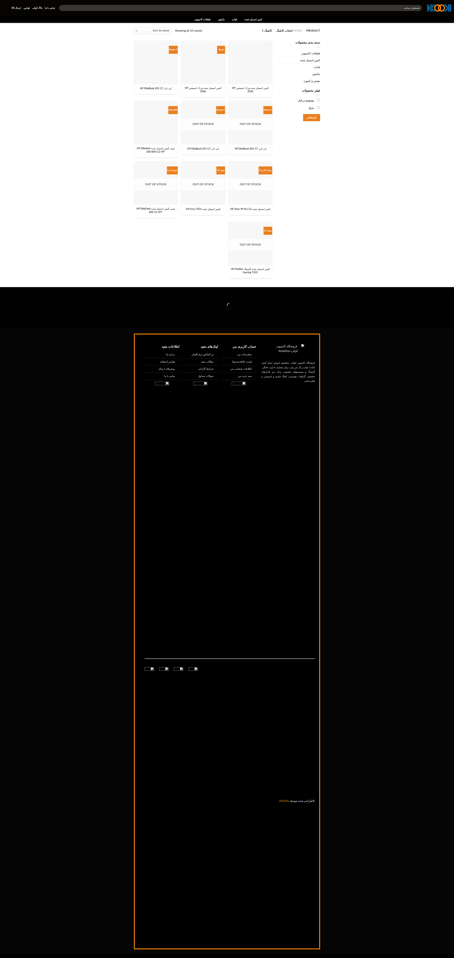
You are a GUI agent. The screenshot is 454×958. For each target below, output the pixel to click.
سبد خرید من (245, 376)
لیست (242, 361)
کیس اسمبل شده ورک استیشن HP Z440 (203, 90)
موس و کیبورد (311, 80)
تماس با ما (50, 8)
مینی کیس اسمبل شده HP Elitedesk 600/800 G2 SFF (156, 150)
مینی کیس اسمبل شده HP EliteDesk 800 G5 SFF (155, 210)
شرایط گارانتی (206, 368)
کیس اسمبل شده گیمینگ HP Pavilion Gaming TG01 (250, 271)
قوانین (27, 8)
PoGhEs (284, 801)
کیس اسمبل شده (253, 19)
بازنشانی (311, 117)
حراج (311, 108)
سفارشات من (244, 354)
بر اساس (203, 354)
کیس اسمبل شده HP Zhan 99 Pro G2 (250, 209)
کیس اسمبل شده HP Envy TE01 (203, 209)
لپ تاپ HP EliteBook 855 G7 (203, 148)
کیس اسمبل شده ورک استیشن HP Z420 (250, 90)
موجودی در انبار (306, 100)
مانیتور (221, 19)
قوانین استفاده (167, 361)
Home (297, 30)
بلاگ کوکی (37, 8)
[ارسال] (62, 8)
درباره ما (170, 354)
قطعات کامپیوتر (202, 19)
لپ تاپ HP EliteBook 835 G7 (155, 88)
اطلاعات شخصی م (242, 368)
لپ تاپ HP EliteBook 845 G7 (250, 148)
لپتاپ (234, 19)
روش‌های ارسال (166, 368)
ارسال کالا (16, 8)
